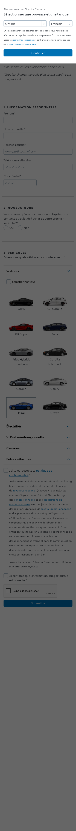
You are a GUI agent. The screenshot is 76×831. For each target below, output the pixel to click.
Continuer (38, 53)
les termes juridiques (23, 40)
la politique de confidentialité (21, 44)
